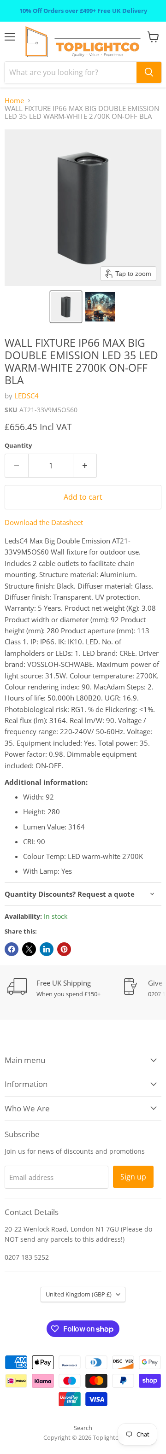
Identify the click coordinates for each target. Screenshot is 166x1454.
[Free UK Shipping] (64, 988)
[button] (66, 306)
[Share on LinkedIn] (46, 949)
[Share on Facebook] (11, 949)
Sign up (133, 1177)
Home (14, 101)
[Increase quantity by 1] (85, 466)
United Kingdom (79, 1294)
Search (83, 1428)
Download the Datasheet (44, 522)
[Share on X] (29, 949)
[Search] (148, 72)
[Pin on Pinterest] (64, 949)
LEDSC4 (26, 395)
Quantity (18, 445)
